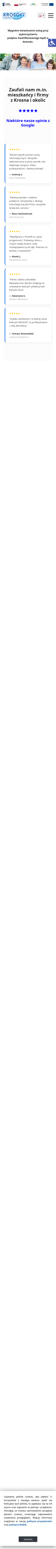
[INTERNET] (14, 15)
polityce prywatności (39, 1521)
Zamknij (28, 1539)
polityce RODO (17, 1524)
